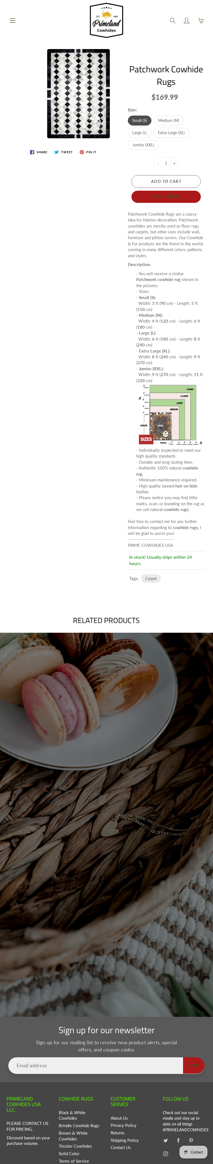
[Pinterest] (191, 1140)
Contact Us (121, 1147)
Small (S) (139, 120)
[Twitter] (166, 1140)
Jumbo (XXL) (143, 144)
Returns (118, 1132)
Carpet (151, 578)
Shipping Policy (125, 1140)
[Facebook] (178, 1140)
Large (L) (139, 132)
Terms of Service (74, 1161)
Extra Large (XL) (171, 132)
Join (194, 1065)
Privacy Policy (123, 1125)
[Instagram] (166, 1153)
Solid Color (69, 1153)
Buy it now (166, 196)
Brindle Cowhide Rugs (79, 1125)
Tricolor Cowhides (75, 1146)
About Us (119, 1118)
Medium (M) (168, 120)
